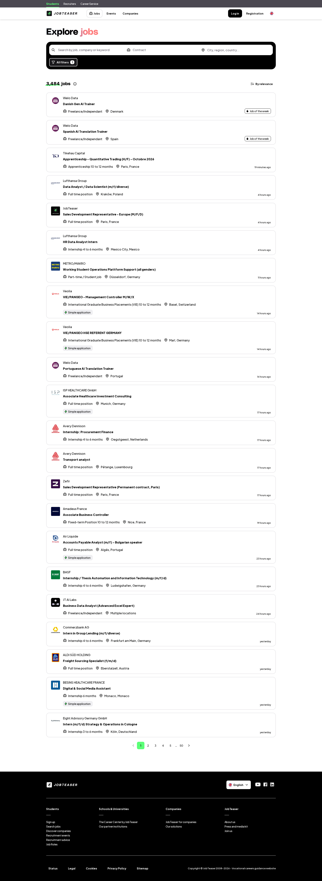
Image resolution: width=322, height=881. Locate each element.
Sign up (50, 822)
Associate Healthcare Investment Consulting (97, 396)
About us (230, 822)
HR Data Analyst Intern (80, 242)
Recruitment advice (58, 839)
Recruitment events (58, 835)
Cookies (91, 868)
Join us (228, 831)
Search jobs (53, 826)
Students (52, 3)
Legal (71, 868)
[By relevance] (262, 84)
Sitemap (142, 868)
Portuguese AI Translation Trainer (88, 369)
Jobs (97, 13)
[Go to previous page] (133, 745)
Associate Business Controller (86, 515)
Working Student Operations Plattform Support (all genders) (109, 269)
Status (53, 868)
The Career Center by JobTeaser (118, 822)
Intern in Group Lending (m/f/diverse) (91, 633)
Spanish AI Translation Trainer (85, 131)
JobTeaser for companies (181, 822)
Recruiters (70, 3)
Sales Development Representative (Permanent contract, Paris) (111, 487)
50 (181, 745)
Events (111, 13)
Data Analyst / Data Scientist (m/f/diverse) (96, 187)
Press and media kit (236, 826)
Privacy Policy (117, 868)
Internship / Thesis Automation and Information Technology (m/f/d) (115, 578)
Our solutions (174, 826)
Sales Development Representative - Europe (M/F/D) (103, 214)
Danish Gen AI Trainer (79, 104)
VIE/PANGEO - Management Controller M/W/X (98, 297)
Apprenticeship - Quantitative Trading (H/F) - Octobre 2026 (108, 159)
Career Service (89, 3)
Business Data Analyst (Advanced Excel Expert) (99, 606)
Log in (235, 13)
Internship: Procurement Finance (88, 432)
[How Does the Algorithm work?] (75, 84)
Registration (254, 13)
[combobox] (86, 50)
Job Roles (52, 844)
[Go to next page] (189, 745)
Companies (130, 13)
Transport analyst (76, 459)
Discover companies (58, 831)
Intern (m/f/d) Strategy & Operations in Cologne (100, 724)
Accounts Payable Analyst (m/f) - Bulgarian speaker (102, 542)
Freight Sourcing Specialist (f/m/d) (89, 661)
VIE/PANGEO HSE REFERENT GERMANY (92, 333)
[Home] (62, 13)
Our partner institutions (113, 826)
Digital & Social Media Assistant (87, 688)
